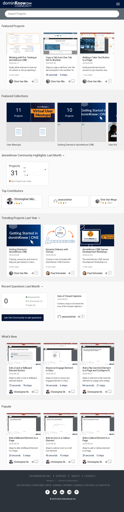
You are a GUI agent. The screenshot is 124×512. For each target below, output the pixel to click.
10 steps (64, 455)
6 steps (63, 385)
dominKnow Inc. (41, 476)
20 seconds (15, 455)
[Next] (119, 59)
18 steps (27, 385)
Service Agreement (68, 481)
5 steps (27, 455)
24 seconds (51, 385)
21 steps (101, 385)
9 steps (63, 75)
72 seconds (15, 385)
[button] (55, 155)
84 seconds (88, 385)
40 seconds (51, 455)
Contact (90, 476)
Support (62, 476)
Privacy (50, 481)
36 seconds (51, 75)
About (77, 476)
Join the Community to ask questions (22, 317)
